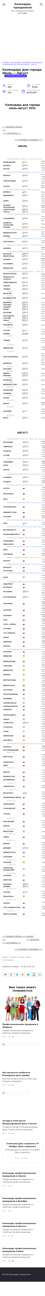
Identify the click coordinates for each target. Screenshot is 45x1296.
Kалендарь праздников (32, 62)
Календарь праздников (22, 5)
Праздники (15, 62)
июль (29, 957)
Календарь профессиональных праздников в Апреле (19, 1174)
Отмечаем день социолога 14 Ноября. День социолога (22, 1145)
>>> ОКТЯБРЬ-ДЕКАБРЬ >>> (29, 140)
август (6, 957)
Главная (5, 62)
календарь (9, 960)
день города (18, 957)
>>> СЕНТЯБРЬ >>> (12, 133)
